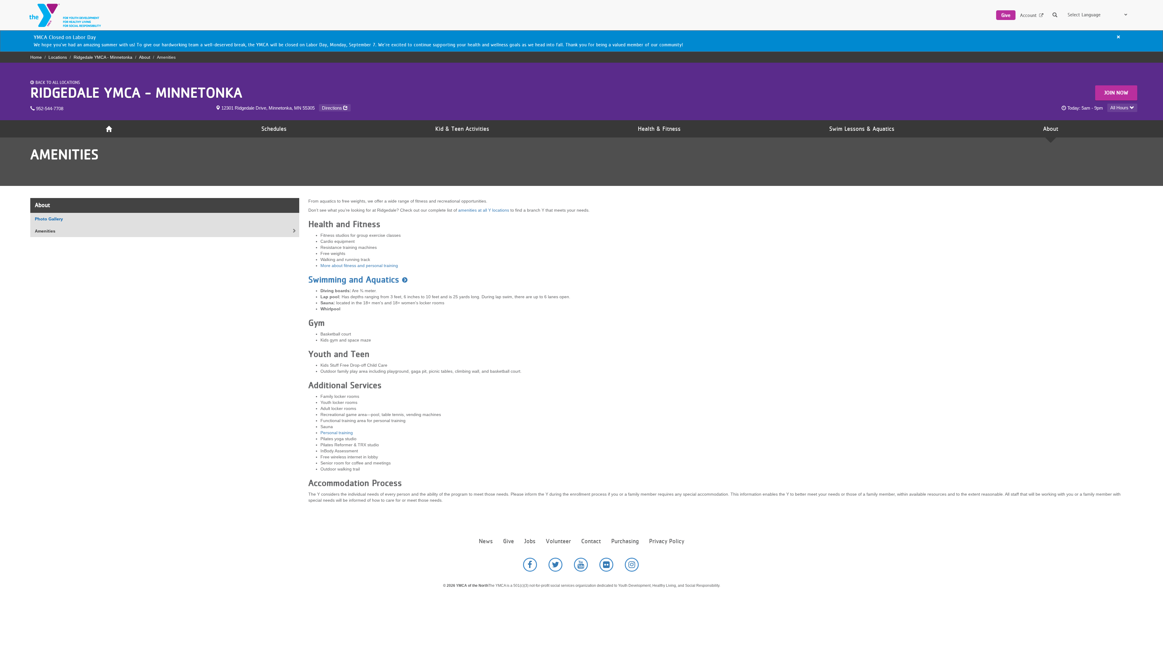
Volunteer (558, 541)
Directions (332, 108)
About (144, 57)
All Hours (1120, 107)
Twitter (555, 565)
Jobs (529, 541)
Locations (57, 57)
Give (1005, 15)
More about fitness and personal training (359, 265)
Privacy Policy (666, 541)
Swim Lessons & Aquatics (861, 128)
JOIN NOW (1116, 93)
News (486, 541)
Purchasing (625, 541)
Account (1028, 15)
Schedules (274, 128)
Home (36, 57)
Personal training (336, 432)
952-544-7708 (49, 108)
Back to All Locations (57, 82)
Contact (591, 541)
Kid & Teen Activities (462, 128)
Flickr (606, 565)
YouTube (581, 565)
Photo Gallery (49, 218)
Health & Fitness (659, 128)
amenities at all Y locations (483, 210)
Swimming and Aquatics (353, 279)
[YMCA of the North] (63, 15)
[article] (581, 41)
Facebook (530, 565)
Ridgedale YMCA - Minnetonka (103, 57)
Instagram (632, 565)
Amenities (45, 231)
